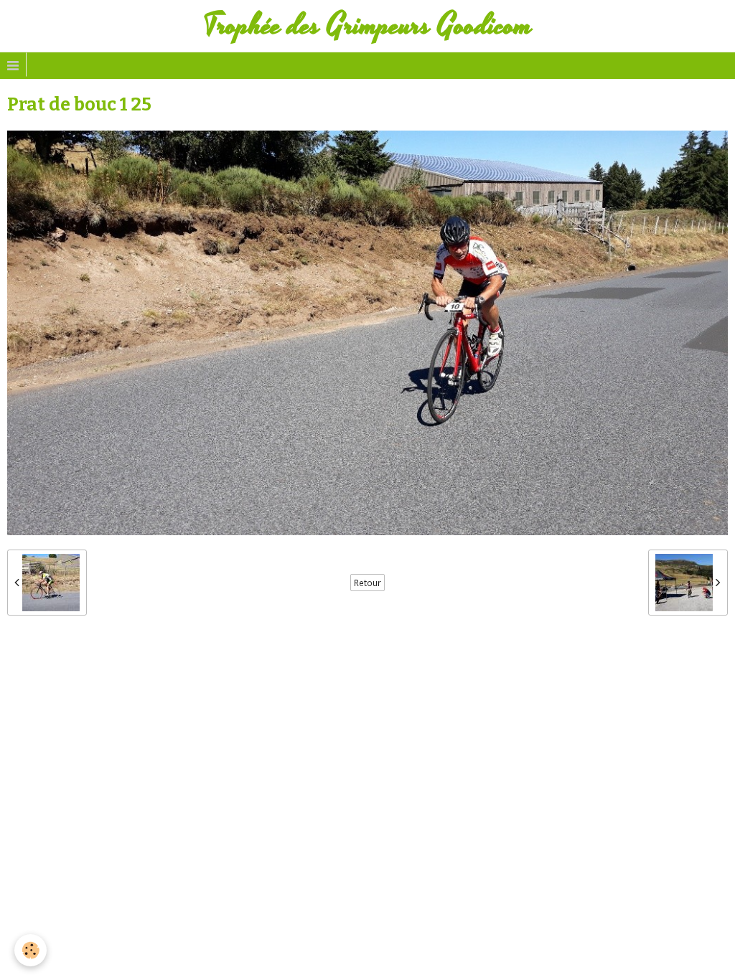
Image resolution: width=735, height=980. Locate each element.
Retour (367, 582)
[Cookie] (30, 950)
